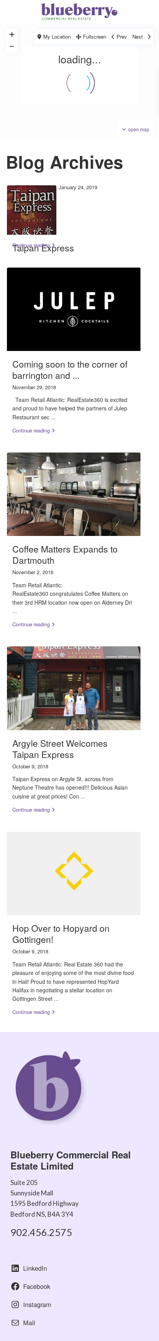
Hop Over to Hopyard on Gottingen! (61, 934)
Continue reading (31, 245)
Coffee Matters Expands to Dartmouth (65, 554)
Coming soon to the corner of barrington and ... (69, 369)
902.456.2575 (41, 1232)
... (53, 417)
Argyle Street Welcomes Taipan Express (60, 749)
